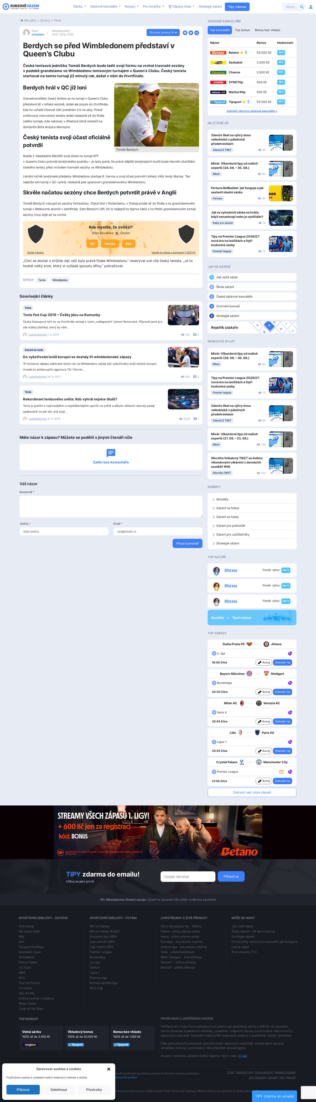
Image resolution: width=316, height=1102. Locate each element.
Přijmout (23, 1090)
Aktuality (30, 20)
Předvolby (94, 1090)
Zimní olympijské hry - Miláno (181, 926)
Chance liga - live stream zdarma (184, 947)
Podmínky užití (244, 1072)
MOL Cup (96, 988)
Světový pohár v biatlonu (36, 998)
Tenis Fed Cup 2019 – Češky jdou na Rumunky (61, 315)
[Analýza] (290, 653)
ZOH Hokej (26, 926)
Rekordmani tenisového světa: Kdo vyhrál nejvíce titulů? (70, 399)
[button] (109, 1069)
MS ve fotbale (99, 926)
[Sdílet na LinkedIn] (196, 32)
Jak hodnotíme (258, 1077)
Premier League (101, 952)
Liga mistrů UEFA (101, 947)
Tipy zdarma (237, 7)
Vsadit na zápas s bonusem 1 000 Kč (174, 252)
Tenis (57, 20)
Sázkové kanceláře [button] (104, 6)
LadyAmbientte (38, 334)
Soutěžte (218, 617)
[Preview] (281, 771)
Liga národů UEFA (102, 941)
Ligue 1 (95, 972)
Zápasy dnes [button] (182, 6)
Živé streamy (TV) (244, 952)
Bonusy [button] (130, 6)
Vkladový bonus (80, 1032)
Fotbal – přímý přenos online (180, 931)
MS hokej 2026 (29, 931)
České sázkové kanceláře (234, 296)
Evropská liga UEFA (103, 936)
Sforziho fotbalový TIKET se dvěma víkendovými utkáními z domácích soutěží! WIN (236, 462)
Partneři (291, 1077)
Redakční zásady (285, 1072)
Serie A (95, 967)
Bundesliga (97, 957)
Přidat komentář (187, 543)
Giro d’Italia (26, 993)
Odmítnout (59, 1090)
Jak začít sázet (227, 277)
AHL (22, 941)
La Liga (95, 962)
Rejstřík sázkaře (224, 327)
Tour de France (29, 983)
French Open (28, 962)
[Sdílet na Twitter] (191, 32)
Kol (92, 243)
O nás (243, 1056)
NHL (22, 936)
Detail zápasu (35, 252)
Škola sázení (225, 287)
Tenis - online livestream (177, 952)
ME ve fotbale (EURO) (105, 931)
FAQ (281, 1077)
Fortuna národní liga (103, 983)
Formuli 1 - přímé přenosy (178, 962)
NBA (22, 972)
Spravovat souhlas (126, 1077)
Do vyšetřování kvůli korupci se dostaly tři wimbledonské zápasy (77, 357)
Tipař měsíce (241, 617)
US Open (25, 967)
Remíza (110, 243)
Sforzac (230, 570)
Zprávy (45, 20)
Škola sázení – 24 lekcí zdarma (253, 931)
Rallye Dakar (27, 1003)
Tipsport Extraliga (31, 947)
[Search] (302, 6)
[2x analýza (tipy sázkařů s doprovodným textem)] (289, 712)
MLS (22, 977)
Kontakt (273, 1077)
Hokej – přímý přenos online (180, 936)
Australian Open (30, 952)
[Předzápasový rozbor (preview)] (281, 771)
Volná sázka (31, 1032)
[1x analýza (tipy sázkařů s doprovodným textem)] (289, 653)
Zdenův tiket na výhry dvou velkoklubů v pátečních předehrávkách (231, 139)
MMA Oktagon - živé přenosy (181, 957)
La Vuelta (25, 988)
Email (118, 523)
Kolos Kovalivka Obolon (111, 233)
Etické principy (264, 1072)
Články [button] (78, 6)
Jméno (25, 523)
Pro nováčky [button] (152, 6)
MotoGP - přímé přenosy (178, 967)
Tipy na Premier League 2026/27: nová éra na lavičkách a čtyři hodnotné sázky (235, 241)
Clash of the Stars (31, 1008)
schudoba (38, 34)
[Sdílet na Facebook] (185, 32)
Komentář (27, 492)
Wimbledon (60, 280)
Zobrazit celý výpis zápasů (252, 792)
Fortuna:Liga (98, 977)
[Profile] (310, 6)
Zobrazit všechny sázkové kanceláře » (252, 111)
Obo (129, 243)
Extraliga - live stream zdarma (182, 941)
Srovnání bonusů (228, 306)
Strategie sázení (210, 6)
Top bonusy (28, 1019)
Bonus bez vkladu (127, 1032)
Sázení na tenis (34, 349)
